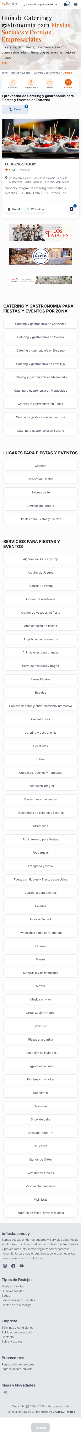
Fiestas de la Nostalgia (17, 1305)
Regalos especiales (41, 1066)
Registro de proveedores (18, 1364)
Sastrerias (40, 1106)
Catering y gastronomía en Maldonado (41, 377)
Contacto (8, 1337)
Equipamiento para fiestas (40, 839)
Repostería (40, 1092)
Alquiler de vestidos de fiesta (40, 612)
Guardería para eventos (40, 892)
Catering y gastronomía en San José (40, 417)
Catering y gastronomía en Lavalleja (40, 364)
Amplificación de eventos (40, 639)
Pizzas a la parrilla (40, 1039)
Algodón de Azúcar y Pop (40, 559)
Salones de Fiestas (40, 479)
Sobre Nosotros (12, 1341)
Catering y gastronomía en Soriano (40, 430)
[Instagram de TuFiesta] (5, 1266)
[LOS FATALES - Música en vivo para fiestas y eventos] (40, 232)
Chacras (40, 465)
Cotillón (40, 759)
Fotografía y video (40, 866)
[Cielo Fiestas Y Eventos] (40, 256)
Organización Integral (40, 1012)
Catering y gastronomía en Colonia (40, 337)
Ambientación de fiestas (40, 625)
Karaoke (40, 946)
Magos (40, 959)
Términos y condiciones (17, 1327)
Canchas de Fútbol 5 (41, 505)
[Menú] (75, 4)
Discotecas (40, 826)
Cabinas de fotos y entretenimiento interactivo (40, 706)
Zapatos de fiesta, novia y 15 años (40, 1212)
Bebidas (40, 692)
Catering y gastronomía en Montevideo (40, 390)
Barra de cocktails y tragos (40, 666)
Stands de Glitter (40, 1159)
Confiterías (40, 746)
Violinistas (40, 1199)
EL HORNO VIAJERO (20, 164)
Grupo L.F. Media (64, 1411)
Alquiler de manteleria (40, 599)
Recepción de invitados (40, 1052)
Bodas (6, 1295)
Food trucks (41, 852)
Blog (4, 1392)
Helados (40, 906)
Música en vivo (40, 999)
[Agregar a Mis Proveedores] (72, 209)
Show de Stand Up (40, 1133)
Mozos (40, 986)
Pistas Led (40, 1026)
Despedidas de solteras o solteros (41, 812)
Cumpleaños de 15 (14, 1291)
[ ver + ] (6, 62)
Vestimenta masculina (40, 1186)
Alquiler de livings (41, 585)
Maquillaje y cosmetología (40, 972)
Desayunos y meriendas (40, 799)
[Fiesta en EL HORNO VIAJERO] (40, 139)
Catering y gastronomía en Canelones (40, 324)
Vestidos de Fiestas (40, 1173)
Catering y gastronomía (40, 732)
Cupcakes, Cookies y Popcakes (40, 772)
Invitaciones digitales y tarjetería (41, 932)
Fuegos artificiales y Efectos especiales (40, 879)
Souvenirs (40, 1146)
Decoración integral (40, 786)
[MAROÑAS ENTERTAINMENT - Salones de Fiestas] (40, 280)
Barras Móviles (40, 679)
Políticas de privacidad (17, 1332)
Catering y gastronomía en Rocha (40, 403)
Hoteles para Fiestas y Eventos (40, 519)
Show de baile (40, 1119)
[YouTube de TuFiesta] (21, 1266)
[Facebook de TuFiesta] (13, 1266)
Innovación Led (40, 919)
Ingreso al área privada (17, 1369)
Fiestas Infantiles (13, 1286)
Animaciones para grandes (40, 652)
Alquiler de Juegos (40, 572)
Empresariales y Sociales (18, 1300)
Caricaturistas (40, 719)
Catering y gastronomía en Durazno (40, 350)
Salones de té (40, 492)
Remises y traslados (40, 1079)
